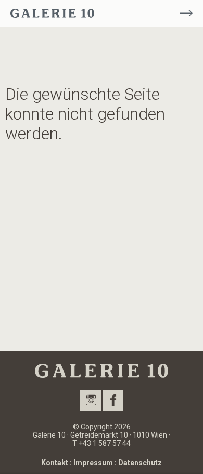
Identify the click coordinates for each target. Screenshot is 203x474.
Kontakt (54, 462)
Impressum (93, 462)
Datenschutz (140, 462)
